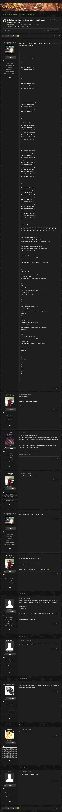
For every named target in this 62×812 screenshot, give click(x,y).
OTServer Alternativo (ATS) (27, 12)
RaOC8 (9, 771)
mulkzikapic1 (9, 640)
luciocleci (9, 729)
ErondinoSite (9, 394)
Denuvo (10, 41)
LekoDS (10, 432)
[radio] (51, 20)
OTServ (9, 12)
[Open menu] (59, 1)
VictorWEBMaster (9, 683)
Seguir (55, 30)
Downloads (16, 12)
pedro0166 (9, 598)
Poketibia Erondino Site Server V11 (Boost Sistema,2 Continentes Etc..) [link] (18, 14)
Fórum (2, 12)
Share (47, 30)
